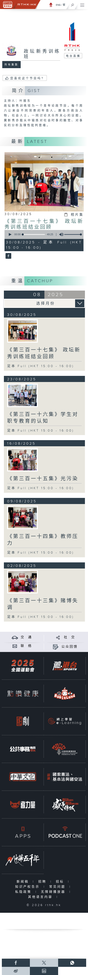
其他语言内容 (41, 897)
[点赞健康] (23, 693)
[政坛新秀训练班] (8, 256)
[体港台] (65, 665)
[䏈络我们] (14, 646)
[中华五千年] (23, 860)
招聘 (43, 881)
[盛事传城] (65, 804)
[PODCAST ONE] (65, 832)
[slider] (73, 234)
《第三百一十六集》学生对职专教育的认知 (42, 418)
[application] (43, 234)
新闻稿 (24, 881)
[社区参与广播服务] (65, 749)
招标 (61, 881)
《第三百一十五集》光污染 (42, 479)
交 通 (26, 637)
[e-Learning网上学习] (65, 721)
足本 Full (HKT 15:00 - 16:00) (40, 366)
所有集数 (11, 64)
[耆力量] (23, 804)
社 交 (69, 637)
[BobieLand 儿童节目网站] (65, 693)
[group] (60, 234)
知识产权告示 (28, 886)
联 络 (26, 646)
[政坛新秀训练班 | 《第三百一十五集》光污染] (22, 459)
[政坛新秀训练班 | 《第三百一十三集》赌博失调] (22, 581)
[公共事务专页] (23, 749)
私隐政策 (24, 892)
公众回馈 (69, 647)
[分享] (58, 637)
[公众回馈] (55, 647)
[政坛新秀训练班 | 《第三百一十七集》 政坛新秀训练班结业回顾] (22, 331)
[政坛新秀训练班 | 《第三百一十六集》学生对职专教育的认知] (22, 395)
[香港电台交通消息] (14, 637)
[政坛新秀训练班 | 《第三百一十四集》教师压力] (22, 517)
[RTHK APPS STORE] (23, 832)
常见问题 (58, 886)
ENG (58, 4)
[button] (10, 234)
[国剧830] (23, 721)
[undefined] (51, 4)
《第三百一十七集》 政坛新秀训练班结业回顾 (44, 224)
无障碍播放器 (54, 892)
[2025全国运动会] (23, 665)
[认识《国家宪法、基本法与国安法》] (65, 776)
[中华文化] (23, 776)
